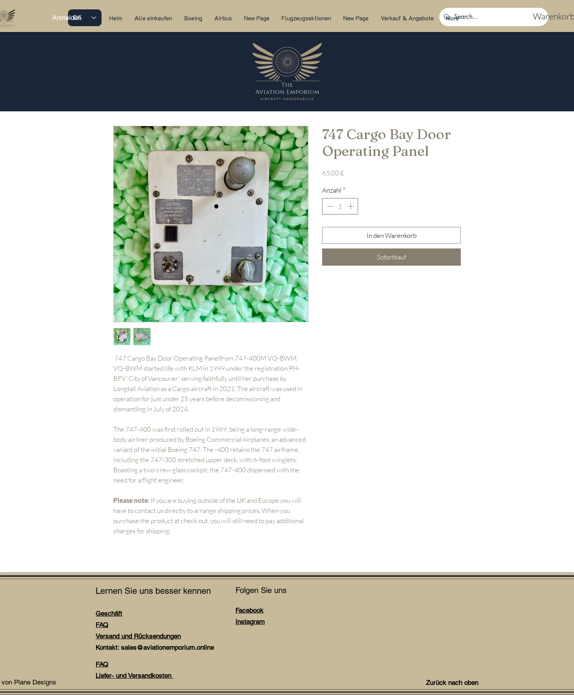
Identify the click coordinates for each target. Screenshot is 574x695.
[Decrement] (329, 206)
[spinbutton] (340, 206)
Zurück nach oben (452, 682)
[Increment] (351, 206)
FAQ (102, 625)
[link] (549, 16)
